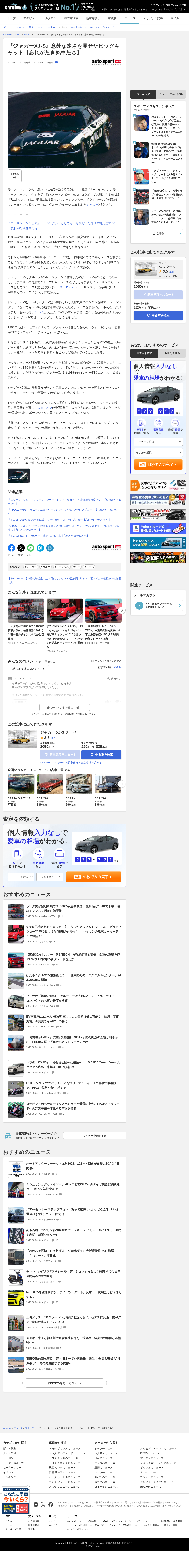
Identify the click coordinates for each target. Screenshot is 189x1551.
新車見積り (93, 18)
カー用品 (8, 1458)
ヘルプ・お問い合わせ (78, 1529)
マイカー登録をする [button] (94, 1135)
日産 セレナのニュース (62, 1467)
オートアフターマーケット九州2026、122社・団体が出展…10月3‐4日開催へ (72, 1166)
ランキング (143, 94)
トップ (11, 18)
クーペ (38, 312)
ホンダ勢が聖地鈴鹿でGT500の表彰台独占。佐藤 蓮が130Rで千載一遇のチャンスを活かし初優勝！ (26, 632)
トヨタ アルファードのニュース (67, 1453)
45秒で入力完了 (96, 877)
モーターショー (12, 1467)
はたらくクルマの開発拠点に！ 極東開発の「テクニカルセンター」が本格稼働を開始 (73, 977)
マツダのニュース (104, 1472)
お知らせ (103, 1521)
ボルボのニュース (150, 1486)
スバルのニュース (104, 1477)
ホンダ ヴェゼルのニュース (65, 1477)
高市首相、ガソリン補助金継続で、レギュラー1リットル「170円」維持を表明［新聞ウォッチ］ (73, 1232)
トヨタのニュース (104, 1448)
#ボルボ (45, 566)
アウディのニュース (152, 1458)
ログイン (154, 5)
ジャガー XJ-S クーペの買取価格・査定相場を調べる (71, 762)
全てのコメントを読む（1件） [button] (64, 707)
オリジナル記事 (153, 18)
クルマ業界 (9, 1453)
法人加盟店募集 (151, 1525)
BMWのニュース (149, 1453)
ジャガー (92, 204)
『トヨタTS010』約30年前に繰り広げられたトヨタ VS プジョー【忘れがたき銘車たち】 (59, 519)
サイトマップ (113, 1525)
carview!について (76, 1521)
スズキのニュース (104, 1481)
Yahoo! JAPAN (178, 5)
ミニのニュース (149, 1472)
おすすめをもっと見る (63, 1383)
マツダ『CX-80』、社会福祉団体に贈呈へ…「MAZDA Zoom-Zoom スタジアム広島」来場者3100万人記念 (73, 1065)
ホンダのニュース (104, 1462)
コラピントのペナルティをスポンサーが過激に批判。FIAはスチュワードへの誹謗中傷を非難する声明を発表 (73, 1106)
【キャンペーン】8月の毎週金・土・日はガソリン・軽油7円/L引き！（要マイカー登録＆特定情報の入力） (64, 580)
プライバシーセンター (147, 1521)
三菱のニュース (103, 1467)
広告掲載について (131, 1525)
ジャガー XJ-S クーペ (58, 732)
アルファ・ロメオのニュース (157, 1481)
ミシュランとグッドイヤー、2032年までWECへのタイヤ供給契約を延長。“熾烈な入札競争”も (73, 1186)
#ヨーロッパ (62, 566)
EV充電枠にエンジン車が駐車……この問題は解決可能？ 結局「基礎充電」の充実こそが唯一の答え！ (72, 1019)
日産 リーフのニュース (62, 1472)
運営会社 (91, 1521)
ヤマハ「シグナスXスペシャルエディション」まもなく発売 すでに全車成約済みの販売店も (73, 1274)
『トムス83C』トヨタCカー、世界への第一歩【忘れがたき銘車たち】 (48, 535)
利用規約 (165, 1521)
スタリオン (44, 407)
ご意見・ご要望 (169, 1525)
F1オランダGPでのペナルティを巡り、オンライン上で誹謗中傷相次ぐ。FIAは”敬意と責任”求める (71, 1085)
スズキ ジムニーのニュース (65, 1486)
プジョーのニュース (152, 1477)
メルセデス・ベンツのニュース (158, 1448)
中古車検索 (71, 18)
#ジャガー (31, 566)
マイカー (176, 18)
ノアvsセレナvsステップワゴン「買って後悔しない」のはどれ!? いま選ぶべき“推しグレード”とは (72, 1212)
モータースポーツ (13, 1462)
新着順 (117, 667)
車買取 (112, 18)
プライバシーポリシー (122, 1521)
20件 (53, 738)
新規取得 (164, 5)
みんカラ (53, 1525)
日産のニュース (103, 1458)
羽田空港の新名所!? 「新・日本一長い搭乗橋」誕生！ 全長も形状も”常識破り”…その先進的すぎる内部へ (73, 1361)
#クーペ (89, 566)
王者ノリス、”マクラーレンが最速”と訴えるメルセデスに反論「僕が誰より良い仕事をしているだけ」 (73, 1319)
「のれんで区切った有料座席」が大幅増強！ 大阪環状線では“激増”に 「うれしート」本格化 (72, 1253)
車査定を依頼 (144, 353)
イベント (8, 1472)
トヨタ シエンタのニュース (65, 1462)
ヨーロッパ (67, 287)
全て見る (15, 176)
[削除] (29, 1487)
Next (122, 610)
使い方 (51, 662)
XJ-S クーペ (167, 265)
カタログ (50, 18)
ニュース (129, 18)
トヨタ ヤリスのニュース (63, 1458)
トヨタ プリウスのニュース (65, 1448)
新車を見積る (172, 353)
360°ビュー (30, 18)
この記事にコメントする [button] (30, 668)
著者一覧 (99, 1525)
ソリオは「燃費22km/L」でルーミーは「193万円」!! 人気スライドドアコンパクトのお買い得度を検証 (73, 998)
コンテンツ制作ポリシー (79, 1525)
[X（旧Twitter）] (43, 1505)
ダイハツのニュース (106, 1486)
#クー (76, 566)
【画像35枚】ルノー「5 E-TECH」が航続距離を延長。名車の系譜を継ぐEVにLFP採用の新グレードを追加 (103, 632)
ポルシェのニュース (152, 1467)
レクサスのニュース (106, 1453)
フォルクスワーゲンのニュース (158, 1462)
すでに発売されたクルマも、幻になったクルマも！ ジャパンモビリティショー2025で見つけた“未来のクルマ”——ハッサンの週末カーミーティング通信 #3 (65, 636)
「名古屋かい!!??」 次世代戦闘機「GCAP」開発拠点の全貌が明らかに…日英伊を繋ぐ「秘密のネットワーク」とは (72, 1039)
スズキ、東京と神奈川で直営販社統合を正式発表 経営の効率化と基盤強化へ (73, 1340)
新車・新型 (9, 1448)
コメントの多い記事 (171, 94)
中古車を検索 (104, 754)
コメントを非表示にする (108, 661)
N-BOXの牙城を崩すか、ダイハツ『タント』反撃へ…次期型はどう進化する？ (73, 1294)
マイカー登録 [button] (170, 276)
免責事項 (177, 1521)
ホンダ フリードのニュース (65, 1481)
